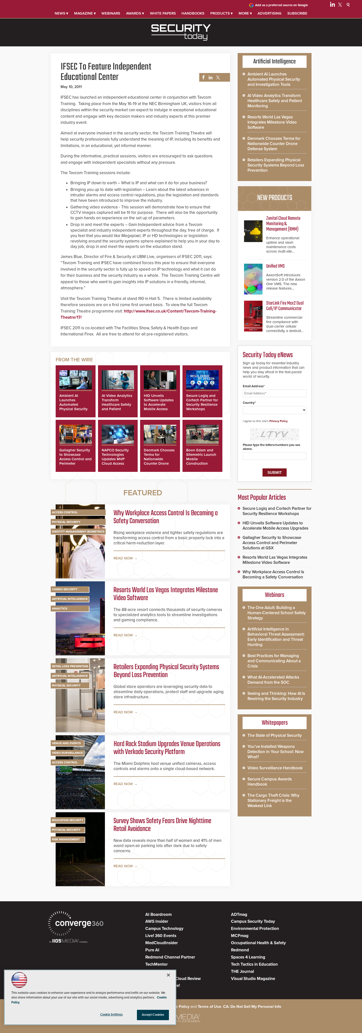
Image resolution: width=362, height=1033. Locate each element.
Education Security (67, 820)
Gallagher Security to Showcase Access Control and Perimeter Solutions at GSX (75, 459)
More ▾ (245, 13)
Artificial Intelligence (70, 599)
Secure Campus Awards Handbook (269, 781)
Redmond (240, 950)
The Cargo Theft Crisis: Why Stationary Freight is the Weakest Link (273, 800)
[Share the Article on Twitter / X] (217, 77)
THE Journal (242, 971)
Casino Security (65, 589)
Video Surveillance (67, 753)
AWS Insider (156, 921)
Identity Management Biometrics (78, 531)
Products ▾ (221, 13)
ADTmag (239, 914)
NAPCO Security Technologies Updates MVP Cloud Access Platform (115, 459)
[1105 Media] (68, 941)
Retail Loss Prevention (70, 666)
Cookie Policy (177, 1006)
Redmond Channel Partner (170, 957)
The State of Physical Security (274, 735)
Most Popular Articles (262, 497)
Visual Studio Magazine (253, 978)
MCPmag (239, 935)
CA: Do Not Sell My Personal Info (252, 1006)
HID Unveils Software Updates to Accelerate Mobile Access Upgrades (159, 404)
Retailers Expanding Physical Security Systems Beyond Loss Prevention (166, 671)
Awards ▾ (135, 13)
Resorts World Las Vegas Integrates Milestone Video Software (166, 594)
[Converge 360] (75, 924)
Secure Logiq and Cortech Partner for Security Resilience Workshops (202, 402)
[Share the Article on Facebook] (202, 77)
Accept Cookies (153, 1015)
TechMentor (156, 964)
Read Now (123, 558)
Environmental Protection (255, 928)
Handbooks (192, 13)
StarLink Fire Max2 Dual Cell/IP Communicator (285, 306)
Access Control (65, 512)
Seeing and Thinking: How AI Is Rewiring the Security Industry (276, 696)
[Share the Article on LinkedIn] (210, 77)
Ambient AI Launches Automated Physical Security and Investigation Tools (74, 406)
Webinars (110, 13)
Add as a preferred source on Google (281, 5)
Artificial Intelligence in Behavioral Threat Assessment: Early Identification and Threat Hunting (276, 637)
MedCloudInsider (161, 942)
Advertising (269, 13)
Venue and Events (66, 743)
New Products (274, 198)
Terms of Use (209, 1006)
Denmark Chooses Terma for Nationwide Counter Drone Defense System (159, 459)
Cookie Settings (111, 1014)
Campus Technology (164, 928)
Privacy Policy (278, 421)
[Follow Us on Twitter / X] (340, 5)
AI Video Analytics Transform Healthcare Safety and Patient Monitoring (117, 404)
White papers (163, 13)
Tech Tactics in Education (254, 964)
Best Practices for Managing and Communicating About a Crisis (274, 661)
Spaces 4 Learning (248, 957)
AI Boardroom (158, 914)
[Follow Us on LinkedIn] (332, 5)
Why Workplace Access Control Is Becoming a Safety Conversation (166, 517)
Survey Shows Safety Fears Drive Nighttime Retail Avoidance (162, 825)
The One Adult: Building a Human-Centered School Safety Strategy (276, 613)
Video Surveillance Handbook (275, 768)
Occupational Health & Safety (258, 942)
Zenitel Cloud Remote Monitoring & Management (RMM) (283, 224)
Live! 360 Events (160, 935)
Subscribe (297, 13)
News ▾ (61, 13)
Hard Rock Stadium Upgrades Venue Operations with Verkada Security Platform (167, 748)
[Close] (168, 975)
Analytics (59, 608)
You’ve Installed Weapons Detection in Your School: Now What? (275, 751)
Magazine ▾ (85, 13)
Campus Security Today (253, 921)
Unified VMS (275, 266)
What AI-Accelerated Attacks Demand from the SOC (273, 680)
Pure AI (152, 950)
